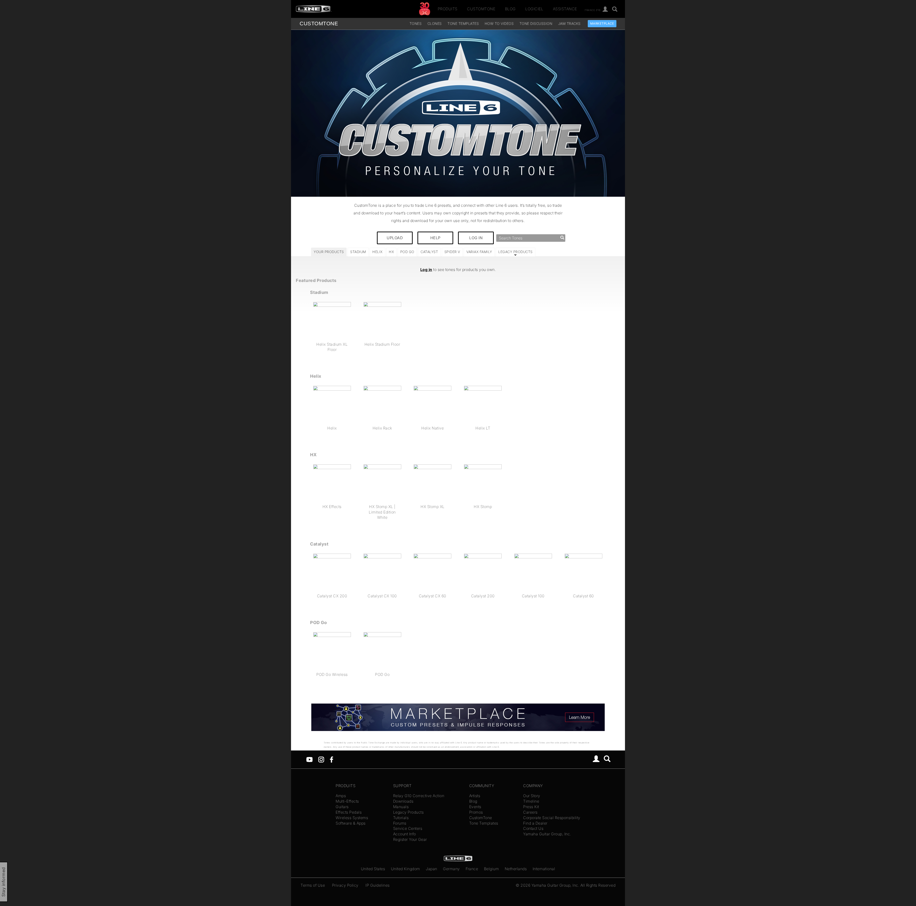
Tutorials (401, 817)
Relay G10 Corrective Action (418, 795)
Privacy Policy (345, 885)
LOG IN (476, 237)
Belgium (491, 868)
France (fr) (593, 9)
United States (373, 868)
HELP (435, 237)
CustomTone (481, 8)
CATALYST (429, 252)
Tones (416, 23)
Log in (426, 269)
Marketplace (602, 23)
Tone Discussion (536, 23)
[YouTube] (309, 759)
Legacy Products (408, 812)
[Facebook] (331, 759)
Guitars (342, 806)
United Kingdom (405, 868)
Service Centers (407, 828)
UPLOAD (395, 237)
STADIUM (358, 252)
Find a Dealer (535, 823)
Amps (341, 795)
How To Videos (499, 23)
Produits (448, 8)
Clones (434, 23)
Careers (530, 812)
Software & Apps (351, 823)
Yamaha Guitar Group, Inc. (547, 834)
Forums (399, 823)
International (544, 868)
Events (475, 806)
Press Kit (531, 806)
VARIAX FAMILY (479, 252)
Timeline (531, 801)
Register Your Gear (410, 839)
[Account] (605, 9)
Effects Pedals (349, 812)
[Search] (607, 759)
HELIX (377, 252)
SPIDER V (452, 252)
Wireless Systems (352, 817)
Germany (451, 868)
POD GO (407, 252)
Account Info (404, 834)
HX (391, 252)
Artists (474, 795)
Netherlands (516, 868)
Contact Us (533, 828)
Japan (431, 868)
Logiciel (534, 8)
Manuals (401, 806)
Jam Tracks (569, 23)
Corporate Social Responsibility (551, 817)
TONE (319, 23)
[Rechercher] (615, 9)
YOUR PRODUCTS (329, 252)
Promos (476, 812)
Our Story (531, 795)
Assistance (565, 8)
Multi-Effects (347, 801)
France (472, 868)
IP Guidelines (377, 885)
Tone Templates (463, 23)
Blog (510, 8)
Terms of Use (313, 885)
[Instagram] (321, 759)
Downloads (403, 801)
